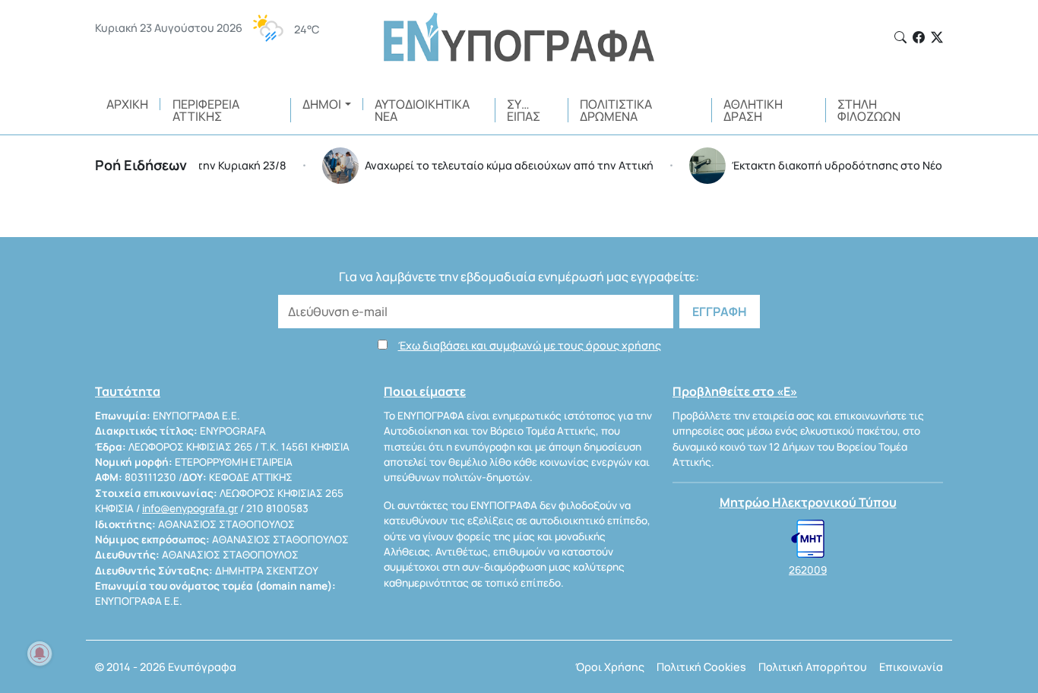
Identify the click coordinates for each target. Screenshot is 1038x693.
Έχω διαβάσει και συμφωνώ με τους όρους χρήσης (529, 345)
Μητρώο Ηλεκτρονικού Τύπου (808, 502)
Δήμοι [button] (321, 104)
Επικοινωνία (911, 667)
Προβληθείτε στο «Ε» (734, 391)
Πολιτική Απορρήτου (812, 667)
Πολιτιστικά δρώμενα (616, 110)
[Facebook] (919, 37)
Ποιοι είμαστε (425, 391)
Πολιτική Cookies (701, 667)
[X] (937, 37)
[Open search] (900, 37)
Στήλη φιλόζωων (868, 110)
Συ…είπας (523, 110)
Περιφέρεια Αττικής (205, 110)
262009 (808, 570)
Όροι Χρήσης (609, 667)
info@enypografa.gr (190, 508)
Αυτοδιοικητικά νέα (422, 110)
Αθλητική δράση (753, 110)
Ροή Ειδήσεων (141, 165)
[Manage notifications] (39, 653)
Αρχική (127, 104)
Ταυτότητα (127, 391)
